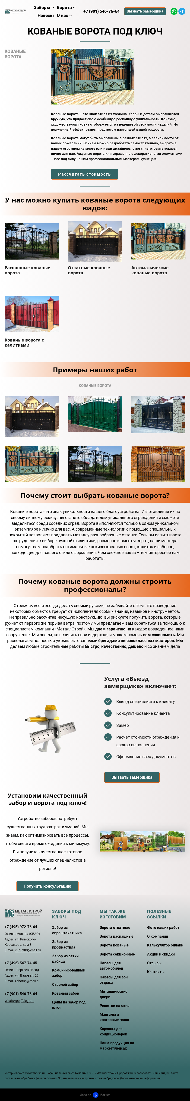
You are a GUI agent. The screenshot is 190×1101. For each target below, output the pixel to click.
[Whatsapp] (174, 11)
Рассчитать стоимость (84, 174)
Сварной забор (65, 984)
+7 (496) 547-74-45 (21, 963)
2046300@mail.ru (28, 950)
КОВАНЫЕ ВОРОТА (15, 54)
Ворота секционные (117, 954)
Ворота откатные (115, 927)
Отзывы (154, 963)
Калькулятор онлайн (165, 945)
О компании (157, 936)
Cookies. (52, 1078)
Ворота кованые (114, 945)
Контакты (156, 972)
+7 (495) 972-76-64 (21, 927)
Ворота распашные (116, 936)
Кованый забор (65, 993)
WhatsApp (12, 1001)
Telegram (27, 1001)
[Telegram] (181, 11)
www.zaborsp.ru (35, 1073)
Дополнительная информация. (140, 1078)
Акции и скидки (161, 954)
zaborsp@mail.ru (27, 981)
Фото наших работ (163, 927)
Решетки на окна (115, 1005)
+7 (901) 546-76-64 (21, 994)
